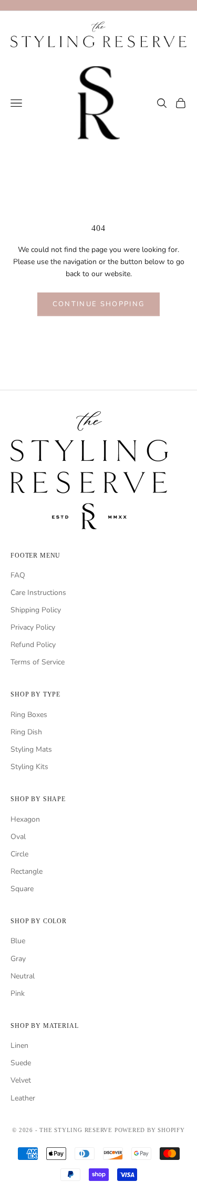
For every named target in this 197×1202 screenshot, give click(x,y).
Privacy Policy (33, 627)
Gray (18, 959)
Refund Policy (33, 645)
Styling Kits (29, 767)
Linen (19, 1046)
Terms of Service (38, 662)
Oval (18, 837)
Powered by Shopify (150, 1130)
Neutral (23, 976)
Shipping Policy (36, 610)
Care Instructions (38, 593)
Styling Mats (31, 749)
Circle (19, 854)
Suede (21, 1063)
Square (22, 889)
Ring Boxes (29, 715)
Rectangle (27, 871)
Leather (23, 1098)
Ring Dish (26, 732)
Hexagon (25, 819)
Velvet (21, 1080)
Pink (18, 993)
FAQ (18, 575)
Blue (18, 941)
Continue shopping (99, 304)
